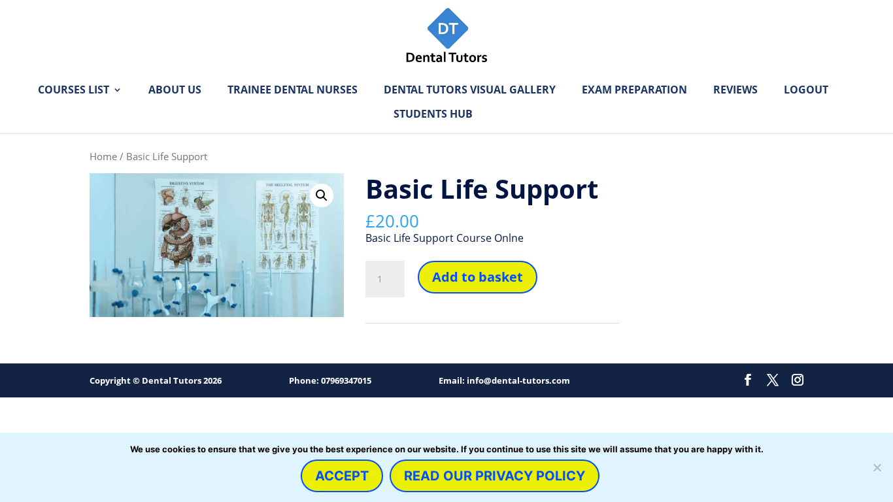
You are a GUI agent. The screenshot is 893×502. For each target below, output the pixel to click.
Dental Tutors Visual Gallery (470, 91)
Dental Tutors (171, 380)
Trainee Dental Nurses (292, 91)
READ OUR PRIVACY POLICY (494, 476)
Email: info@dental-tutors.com (504, 380)
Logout (806, 91)
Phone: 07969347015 (330, 380)
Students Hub (433, 115)
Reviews (735, 91)
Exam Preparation (634, 91)
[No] (876, 467)
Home (103, 156)
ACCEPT (342, 476)
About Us (174, 91)
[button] (321, 195)
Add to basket (477, 277)
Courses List (73, 91)
